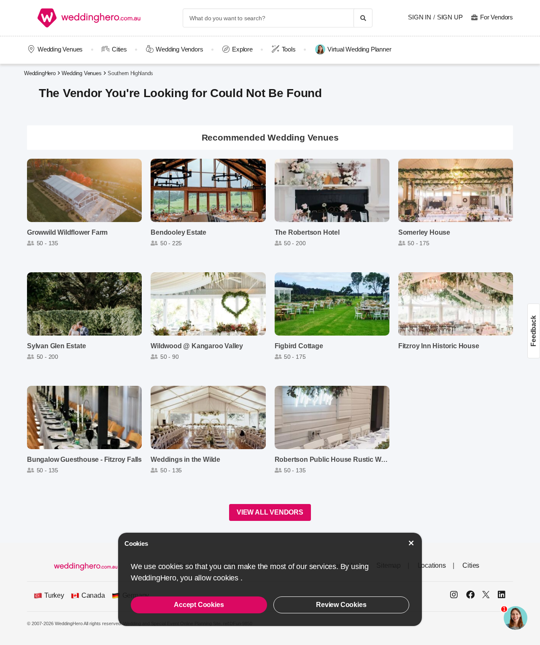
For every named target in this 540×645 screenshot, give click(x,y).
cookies (226, 578)
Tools (289, 49)
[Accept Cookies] (411, 543)
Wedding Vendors (179, 49)
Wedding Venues (60, 49)
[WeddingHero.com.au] (89, 17)
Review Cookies (341, 604)
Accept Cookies (199, 604)
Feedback (533, 330)
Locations (432, 565)
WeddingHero (40, 73)
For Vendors (496, 17)
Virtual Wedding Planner (359, 49)
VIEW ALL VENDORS (270, 512)
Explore (242, 49)
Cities (119, 49)
